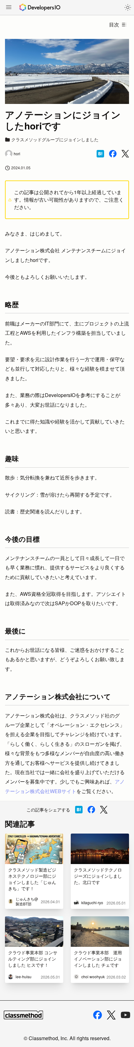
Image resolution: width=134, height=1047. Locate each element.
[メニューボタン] (8, 7)
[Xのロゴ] (111, 1015)
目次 (114, 24)
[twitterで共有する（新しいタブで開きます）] (125, 154)
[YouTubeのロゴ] (126, 1015)
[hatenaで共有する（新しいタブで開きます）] (100, 153)
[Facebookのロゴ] (97, 1015)
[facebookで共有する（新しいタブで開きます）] (113, 153)
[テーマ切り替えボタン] (128, 7)
